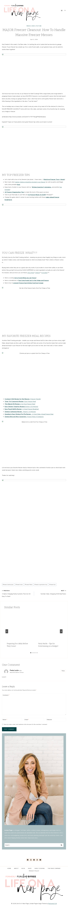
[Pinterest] (34, 860)
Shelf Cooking (40, 868)
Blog (23, 868)
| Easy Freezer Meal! (20, 401)
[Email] (40, 860)
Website (49, 720)
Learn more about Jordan (45, 838)
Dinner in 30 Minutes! (21, 407)
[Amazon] (37, 860)
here (18, 184)
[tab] (30, 652)
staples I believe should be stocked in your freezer (30, 182)
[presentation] (18, 625)
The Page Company (54, 868)
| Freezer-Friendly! (23, 399)
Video (33, 26)
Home (9, 868)
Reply (63, 671)
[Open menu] (61, 10)
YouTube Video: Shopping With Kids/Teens (53, 592)
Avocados (44, 273)
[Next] (61, 631)
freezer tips (52, 584)
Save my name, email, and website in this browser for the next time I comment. (25, 724)
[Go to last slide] (6, 631)
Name (5, 720)
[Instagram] (31, 860)
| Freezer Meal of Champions (24, 417)
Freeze (29, 26)
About (16, 868)
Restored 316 (52, 903)
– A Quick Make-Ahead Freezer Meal (29, 414)
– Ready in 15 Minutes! (20, 412)
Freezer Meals (29, 584)
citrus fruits (30, 273)
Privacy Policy (34, 871)
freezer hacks (19, 584)
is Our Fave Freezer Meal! (20, 404)
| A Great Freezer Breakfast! (22, 409)
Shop (30, 868)
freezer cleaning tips (8, 584)
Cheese (37, 273)
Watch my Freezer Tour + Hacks (54, 179)
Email (27, 720)
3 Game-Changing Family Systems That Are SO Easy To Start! (16, 593)
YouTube (38, 26)
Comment (6, 695)
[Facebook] (27, 860)
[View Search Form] (65, 11)
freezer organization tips (40, 584)
